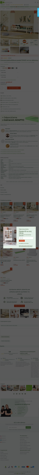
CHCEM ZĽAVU (22, 240)
